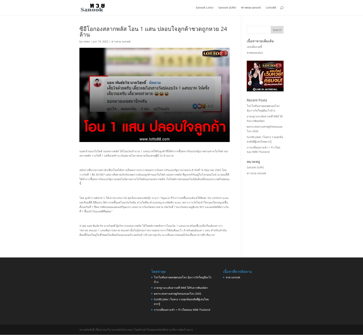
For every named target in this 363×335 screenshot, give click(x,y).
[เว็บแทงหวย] (265, 90)
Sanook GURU (227, 7)
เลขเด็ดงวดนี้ (254, 47)
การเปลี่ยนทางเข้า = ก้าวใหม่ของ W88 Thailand (182, 309)
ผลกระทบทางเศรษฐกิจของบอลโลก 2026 (177, 293)
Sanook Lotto (204, 7)
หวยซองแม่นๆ (255, 52)
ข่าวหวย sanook (251, 7)
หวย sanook (233, 277)
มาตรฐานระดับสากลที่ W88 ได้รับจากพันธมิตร (181, 287)
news (86, 41)
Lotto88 (271, 7)
